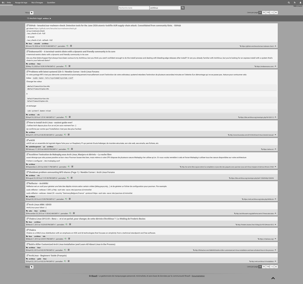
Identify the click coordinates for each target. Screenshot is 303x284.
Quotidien (51, 2)
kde (44, 236)
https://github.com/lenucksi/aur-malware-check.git (55, 28)
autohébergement (35, 147)
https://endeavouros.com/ (265, 66)
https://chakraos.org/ (266, 239)
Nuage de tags (21, 2)
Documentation (198, 276)
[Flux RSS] (294, 2)
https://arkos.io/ (268, 149)
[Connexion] (300, 2)
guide (39, 259)
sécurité (37, 43)
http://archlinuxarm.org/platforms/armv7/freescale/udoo (255, 213)
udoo (30, 211)
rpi (44, 147)
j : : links (7, 2)
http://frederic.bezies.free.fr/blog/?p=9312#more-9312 (255, 225)
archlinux (46, 18)
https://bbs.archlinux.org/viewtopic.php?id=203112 (257, 117)
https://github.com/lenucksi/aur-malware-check (257, 46)
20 (260, 12)
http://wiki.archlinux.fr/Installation (262, 261)
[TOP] (273, 278)
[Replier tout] (276, 12)
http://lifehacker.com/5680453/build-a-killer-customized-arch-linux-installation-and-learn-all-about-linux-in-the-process (234, 250)
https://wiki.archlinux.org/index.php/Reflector (258, 199)
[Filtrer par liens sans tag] (31, 12)
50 (264, 12)
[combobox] (165, 8)
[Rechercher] (289, 2)
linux (30, 43)
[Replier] (275, 46)
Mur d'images (37, 2)
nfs (38, 115)
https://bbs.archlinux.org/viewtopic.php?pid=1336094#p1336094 (252, 178)
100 (268, 12)
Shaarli (94, 276)
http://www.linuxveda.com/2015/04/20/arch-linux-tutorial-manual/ (251, 135)
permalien (46, 46)
